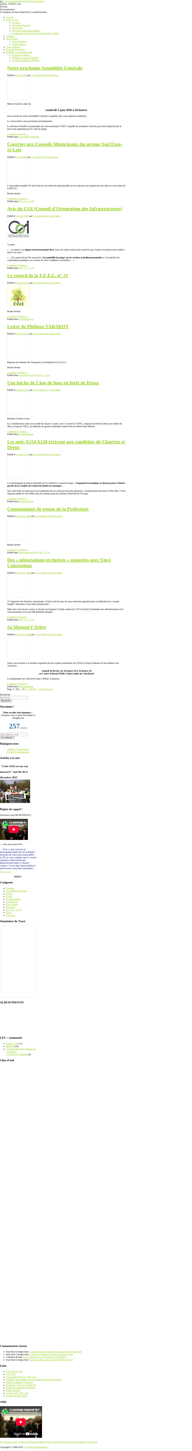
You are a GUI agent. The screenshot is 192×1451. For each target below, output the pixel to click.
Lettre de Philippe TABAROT (38, 326)
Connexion (92, 1442)
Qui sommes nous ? (9, 1442)
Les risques (17, 28)
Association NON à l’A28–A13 (21, 1377)
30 (34, 689)
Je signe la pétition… (22, 55)
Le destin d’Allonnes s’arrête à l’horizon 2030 (51, 1354)
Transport (10, 915)
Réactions (10, 907)
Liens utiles (79, 1442)
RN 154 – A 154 (14, 910)
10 (30, 689)
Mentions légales (36, 1442)
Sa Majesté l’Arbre (26, 627)
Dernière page (46, 689)
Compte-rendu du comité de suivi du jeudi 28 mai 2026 (55, 1351)
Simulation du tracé (21, 25)
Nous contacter (13, 47)
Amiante (10, 36)
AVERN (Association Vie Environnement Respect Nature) (34, 1379)
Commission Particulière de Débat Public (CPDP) (35, 33)
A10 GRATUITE (14, 1371)
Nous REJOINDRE (15, 49)
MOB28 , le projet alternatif (19, 52)
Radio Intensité (13, 1390)
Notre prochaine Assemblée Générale (44, 68)
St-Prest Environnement (36, 1447)
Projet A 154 (12, 20)
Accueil (9, 17)
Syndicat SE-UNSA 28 (17, 1393)
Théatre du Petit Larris (16, 1395)
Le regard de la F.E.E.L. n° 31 (37, 275)
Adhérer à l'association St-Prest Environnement (18, 750)
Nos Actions (12, 39)
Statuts (23, 1442)
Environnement (26, 319)
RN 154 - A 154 (26, 201)
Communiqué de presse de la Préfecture (48, 509)
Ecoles (9, 896)
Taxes (9, 912)
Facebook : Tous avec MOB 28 (21, 1385)
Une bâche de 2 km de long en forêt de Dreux (53, 382)
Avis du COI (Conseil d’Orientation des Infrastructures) (64, 208)
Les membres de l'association (44, 75)
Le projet (16, 22)
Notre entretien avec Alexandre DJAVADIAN (45, 1357)
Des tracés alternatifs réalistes (26, 30)
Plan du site (67, 1442)
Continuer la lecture (18, 134)
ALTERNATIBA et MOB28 (25, 60)
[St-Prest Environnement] (22, 1)
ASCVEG (11, 1374)
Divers (9, 893)
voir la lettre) (6, 872)
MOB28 (10, 1046)
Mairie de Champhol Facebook (20, 1387)
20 (32, 689)
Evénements (12, 902)
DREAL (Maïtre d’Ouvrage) (19, 1382)
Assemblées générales (29, 136)
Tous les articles (19, 41)
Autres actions (19, 44)
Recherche (5, 694)
